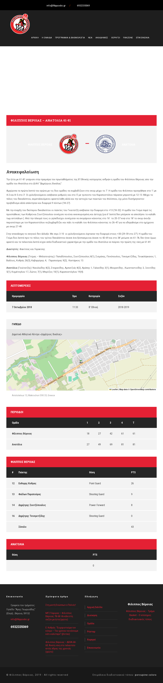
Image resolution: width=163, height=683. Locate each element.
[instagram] (118, 5)
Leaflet (114, 389)
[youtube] (112, 5)
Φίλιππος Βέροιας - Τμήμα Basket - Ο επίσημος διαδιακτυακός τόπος (140, 615)
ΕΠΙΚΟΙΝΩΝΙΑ (142, 37)
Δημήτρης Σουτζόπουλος (32, 505)
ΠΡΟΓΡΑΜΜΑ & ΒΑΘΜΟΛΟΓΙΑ (70, 37)
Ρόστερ (91, 631)
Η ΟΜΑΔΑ (47, 37)
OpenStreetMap (137, 389)
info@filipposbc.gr (20, 619)
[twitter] (106, 5)
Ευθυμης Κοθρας (27, 483)
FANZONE (128, 37)
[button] (82, 361)
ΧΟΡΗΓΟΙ (115, 37)
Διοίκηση (92, 615)
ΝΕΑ (90, 37)
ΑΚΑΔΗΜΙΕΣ (102, 37)
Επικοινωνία (93, 647)
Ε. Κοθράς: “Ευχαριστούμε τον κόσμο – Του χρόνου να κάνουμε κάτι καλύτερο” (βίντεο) (62, 630)
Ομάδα (90, 623)
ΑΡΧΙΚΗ (35, 37)
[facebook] (101, 5)
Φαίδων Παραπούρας (29, 494)
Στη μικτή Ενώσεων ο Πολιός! (61, 605)
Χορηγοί (91, 639)
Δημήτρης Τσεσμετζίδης (31, 515)
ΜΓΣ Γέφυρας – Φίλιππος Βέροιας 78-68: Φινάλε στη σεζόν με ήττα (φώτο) (59, 616)
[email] (95, 5)
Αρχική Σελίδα (94, 607)
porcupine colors (146, 675)
